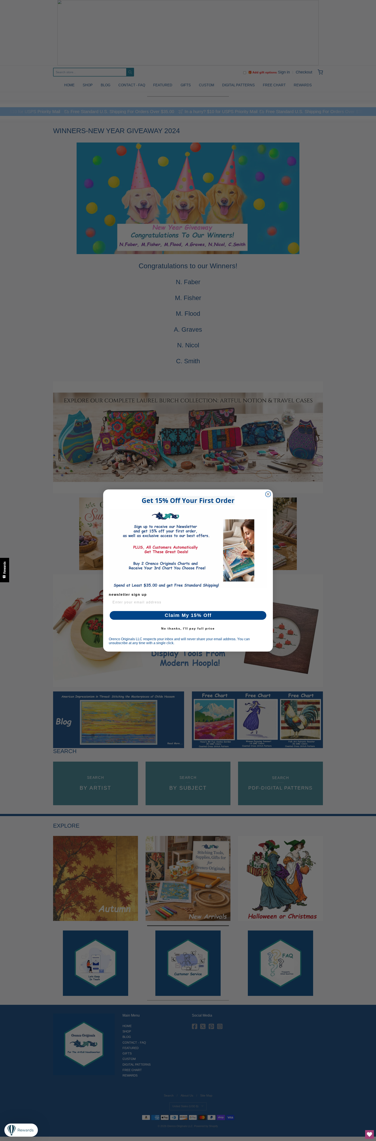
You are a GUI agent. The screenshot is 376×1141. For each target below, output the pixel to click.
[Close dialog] (268, 494)
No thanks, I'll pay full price (188, 628)
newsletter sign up (128, 594)
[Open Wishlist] (369, 1134)
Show (4, 570)
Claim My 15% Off (188, 615)
